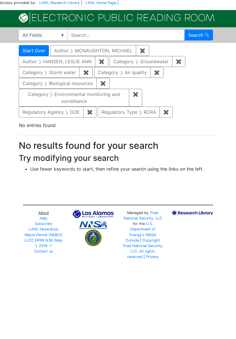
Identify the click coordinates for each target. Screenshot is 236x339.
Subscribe (43, 223)
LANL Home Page (100, 3)
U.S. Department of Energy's (143, 229)
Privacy (152, 257)
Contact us (43, 251)
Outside (132, 240)
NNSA (151, 235)
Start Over (33, 50)
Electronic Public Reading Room (116, 18)
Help (43, 218)
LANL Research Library (59, 3)
